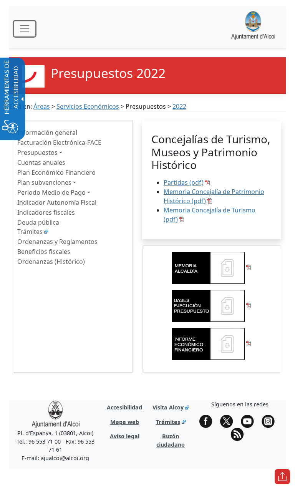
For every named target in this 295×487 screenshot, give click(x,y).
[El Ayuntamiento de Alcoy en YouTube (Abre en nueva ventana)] (250, 421)
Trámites (30, 231)
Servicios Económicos (87, 106)
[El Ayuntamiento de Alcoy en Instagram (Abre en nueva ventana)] (271, 421)
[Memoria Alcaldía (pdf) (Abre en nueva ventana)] (212, 267)
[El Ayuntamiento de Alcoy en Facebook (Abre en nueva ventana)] (208, 421)
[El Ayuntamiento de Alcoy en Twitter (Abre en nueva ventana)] (229, 421)
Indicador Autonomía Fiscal (56, 202)
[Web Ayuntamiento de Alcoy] (253, 28)
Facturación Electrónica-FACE (59, 142)
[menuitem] (73, 132)
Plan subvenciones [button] (44, 182)
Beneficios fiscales (43, 251)
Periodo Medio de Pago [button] (51, 192)
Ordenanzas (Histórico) (51, 261)
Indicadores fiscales (46, 212)
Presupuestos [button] (37, 152)
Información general (47, 132)
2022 (179, 106)
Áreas (41, 106)
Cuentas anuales (41, 162)
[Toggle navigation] (24, 28)
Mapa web (124, 422)
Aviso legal (124, 436)
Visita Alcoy (168, 407)
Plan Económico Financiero (56, 172)
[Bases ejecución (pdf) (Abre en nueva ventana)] (212, 305)
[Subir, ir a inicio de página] (282, 476)
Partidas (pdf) (184, 182)
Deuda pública (38, 222)
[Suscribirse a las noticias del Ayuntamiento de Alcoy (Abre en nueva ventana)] (239, 434)
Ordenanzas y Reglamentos (57, 241)
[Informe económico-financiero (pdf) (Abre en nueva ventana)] (212, 343)
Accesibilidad (124, 407)
